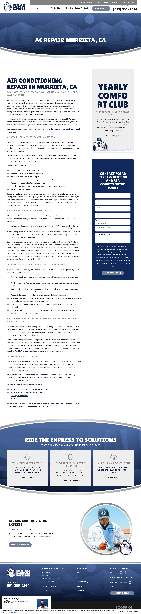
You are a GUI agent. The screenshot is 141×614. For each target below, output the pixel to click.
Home (78, 573)
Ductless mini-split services (21, 399)
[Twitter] (130, 572)
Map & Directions (47, 581)
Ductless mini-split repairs (21, 189)
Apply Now (113, 478)
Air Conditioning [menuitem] (57, 8)
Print (120, 136)
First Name (99, 194)
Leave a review (18, 545)
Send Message (111, 273)
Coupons (98, 2)
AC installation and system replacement (26, 392)
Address (98, 221)
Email (113, 136)
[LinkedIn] (116, 572)
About (78, 577)
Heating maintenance (19, 396)
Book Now (99, 8)
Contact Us (124, 2)
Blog (106, 2)
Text (105, 136)
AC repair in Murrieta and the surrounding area (29, 389)
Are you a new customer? (104, 227)
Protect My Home (69, 480)
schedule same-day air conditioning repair (63, 129)
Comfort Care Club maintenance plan (46, 375)
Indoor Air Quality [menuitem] (82, 8)
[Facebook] (125, 572)
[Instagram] (121, 572)
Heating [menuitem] (69, 8)
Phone (98, 207)
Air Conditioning (82, 582)
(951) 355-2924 (125, 9)
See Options (26, 478)
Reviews (114, 2)
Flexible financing (21, 351)
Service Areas (86, 2)
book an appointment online (54, 403)
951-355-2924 (18, 586)
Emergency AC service (61, 112)
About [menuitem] (45, 8)
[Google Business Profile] (111, 572)
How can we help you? (103, 234)
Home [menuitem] (38, 8)
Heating (79, 586)
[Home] (15, 7)
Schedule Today (122, 593)
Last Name (99, 201)
